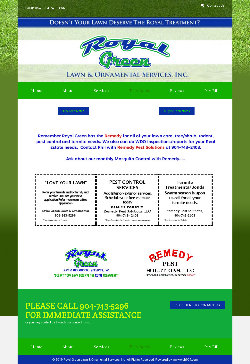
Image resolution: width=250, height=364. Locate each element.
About (68, 90)
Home (36, 90)
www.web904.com (185, 359)
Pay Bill (211, 90)
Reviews (177, 90)
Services (101, 90)
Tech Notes (139, 90)
